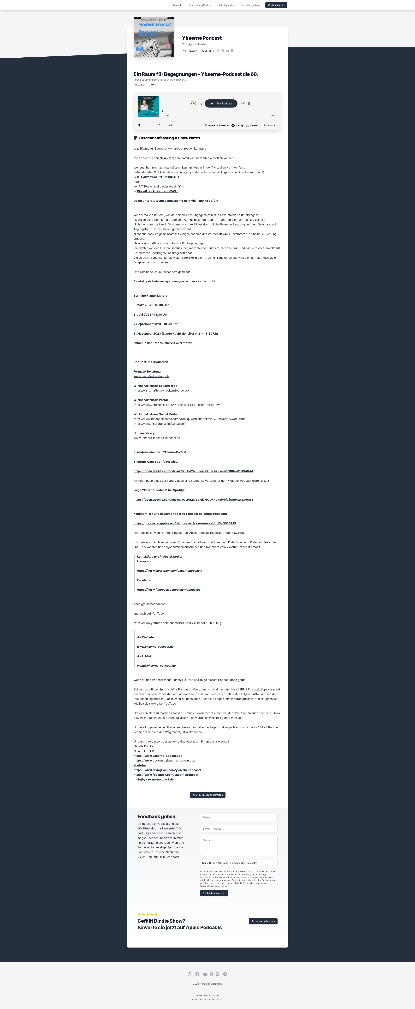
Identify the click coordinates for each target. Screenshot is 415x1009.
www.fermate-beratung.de (151, 376)
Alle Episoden (226, 5)
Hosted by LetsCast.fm (207, 995)
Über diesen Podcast (201, 5)
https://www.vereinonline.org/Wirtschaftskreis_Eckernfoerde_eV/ (177, 404)
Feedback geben (250, 5)
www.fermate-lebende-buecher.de (157, 438)
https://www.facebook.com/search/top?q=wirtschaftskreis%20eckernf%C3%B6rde (189, 419)
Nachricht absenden (214, 893)
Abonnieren (277, 5)
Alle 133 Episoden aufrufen (207, 794)
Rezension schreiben (263, 921)
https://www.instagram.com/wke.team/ (160, 423)
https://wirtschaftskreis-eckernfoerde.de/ (161, 390)
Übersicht (177, 5)
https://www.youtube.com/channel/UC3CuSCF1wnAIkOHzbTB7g (177, 623)
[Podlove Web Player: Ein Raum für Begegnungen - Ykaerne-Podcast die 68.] (207, 111)
